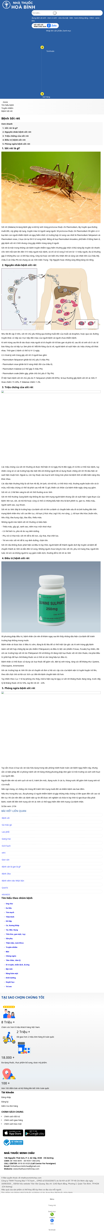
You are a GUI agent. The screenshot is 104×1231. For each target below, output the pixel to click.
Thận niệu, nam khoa (15, 943)
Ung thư (9, 904)
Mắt (7, 952)
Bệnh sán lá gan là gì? (11, 866)
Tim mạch (10, 912)
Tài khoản (52, 1230)
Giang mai (6, 839)
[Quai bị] (6, 884)
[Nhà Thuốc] (19, 8)
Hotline (52, 1217)
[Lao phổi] (7, 828)
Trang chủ (52, 1205)
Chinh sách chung (12, 1111)
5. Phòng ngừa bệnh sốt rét (16, 143)
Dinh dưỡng (11, 978)
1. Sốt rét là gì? (10, 128)
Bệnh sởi (5, 818)
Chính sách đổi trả (12, 1116)
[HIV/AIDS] (7, 891)
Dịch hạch (6, 846)
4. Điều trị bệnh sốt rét (14, 139)
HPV (3, 853)
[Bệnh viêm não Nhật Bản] (14, 877)
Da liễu (9, 908)
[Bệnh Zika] (7, 870)
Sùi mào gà (7, 825)
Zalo (52, 1224)
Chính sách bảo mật (13, 1124)
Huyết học (10, 982)
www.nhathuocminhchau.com (26, 1169)
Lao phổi (5, 832)
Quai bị (5, 887)
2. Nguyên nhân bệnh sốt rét (16, 131)
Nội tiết (9, 969)
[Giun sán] (7, 856)
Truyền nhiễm (11, 947)
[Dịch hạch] (7, 842)
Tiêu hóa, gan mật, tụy (15, 934)
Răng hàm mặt (12, 973)
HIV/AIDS (6, 894)
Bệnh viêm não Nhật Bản (13, 880)
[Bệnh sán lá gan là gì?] (12, 863)
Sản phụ (9, 938)
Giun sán (5, 859)
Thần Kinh (10, 917)
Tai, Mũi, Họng (12, 930)
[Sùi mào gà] (8, 821)
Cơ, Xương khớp (12, 925)
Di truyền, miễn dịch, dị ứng (17, 965)
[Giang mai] (7, 835)
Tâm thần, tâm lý (13, 960)
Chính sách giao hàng (13, 1120)
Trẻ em (9, 986)
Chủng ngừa (11, 956)
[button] (44, 31)
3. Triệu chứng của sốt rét (15, 136)
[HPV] (5, 849)
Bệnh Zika (6, 873)
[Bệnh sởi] (7, 814)
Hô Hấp (9, 921)
